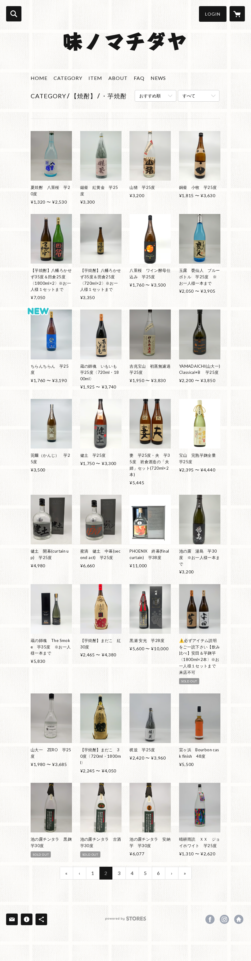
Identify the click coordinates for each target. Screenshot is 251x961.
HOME (39, 78)
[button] (213, 14)
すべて (188, 95)
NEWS (158, 78)
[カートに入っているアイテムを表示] (237, 13)
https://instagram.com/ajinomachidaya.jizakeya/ (224, 919)
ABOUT (118, 78)
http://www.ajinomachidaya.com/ (238, 919)
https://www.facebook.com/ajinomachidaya (210, 919)
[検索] (13, 13)
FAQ (139, 78)
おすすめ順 (150, 95)
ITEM (95, 78)
